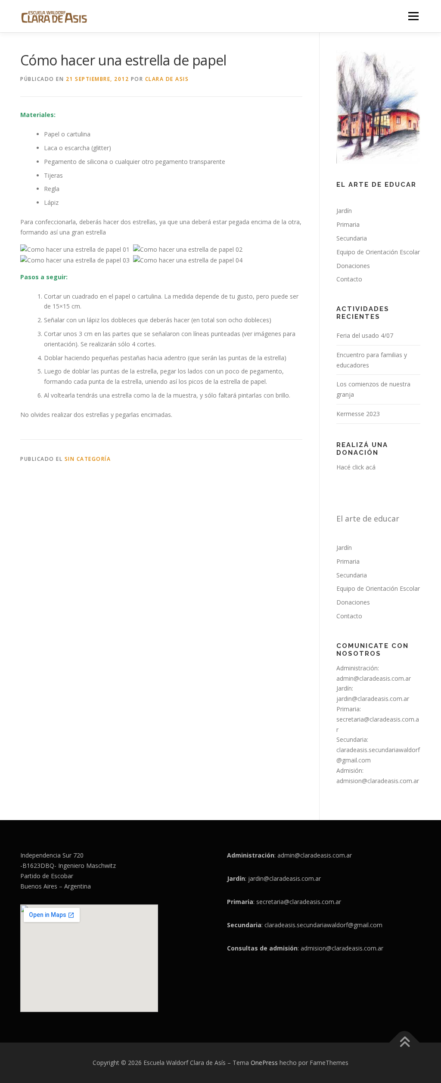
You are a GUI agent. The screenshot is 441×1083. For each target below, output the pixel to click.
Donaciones (353, 266)
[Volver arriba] (404, 1042)
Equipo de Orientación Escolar (378, 252)
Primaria (348, 224)
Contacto (349, 279)
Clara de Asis (167, 79)
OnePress (264, 1062)
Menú (413, 16)
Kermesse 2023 (358, 414)
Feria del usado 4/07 (364, 335)
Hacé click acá (356, 467)
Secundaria (351, 238)
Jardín (344, 211)
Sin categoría (88, 459)
